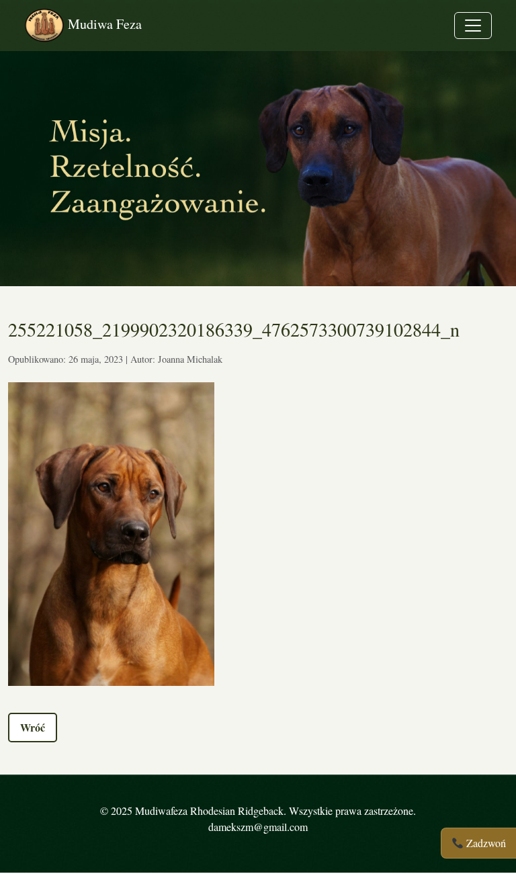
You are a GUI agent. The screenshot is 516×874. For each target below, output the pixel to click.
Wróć (32, 727)
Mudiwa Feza (103, 24)
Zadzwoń (485, 843)
